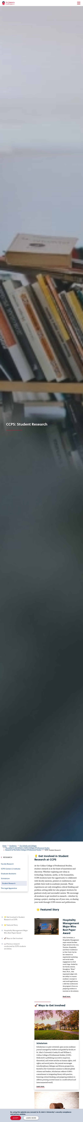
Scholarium (5, 878)
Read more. (67, 996)
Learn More (31, 1118)
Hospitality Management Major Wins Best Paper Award (16, 931)
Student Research (8, 883)
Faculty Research (7, 864)
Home (4, 846)
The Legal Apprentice (9, 888)
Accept (15, 1118)
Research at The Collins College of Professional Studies (23, 850)
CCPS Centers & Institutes (10, 869)
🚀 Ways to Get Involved (13, 938)
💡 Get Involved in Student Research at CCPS (14, 918)
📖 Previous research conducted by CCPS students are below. (15, 946)
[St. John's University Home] (8, 3)
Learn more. (40, 1086)
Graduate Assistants (8, 873)
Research (7, 857)
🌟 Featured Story (11, 925)
